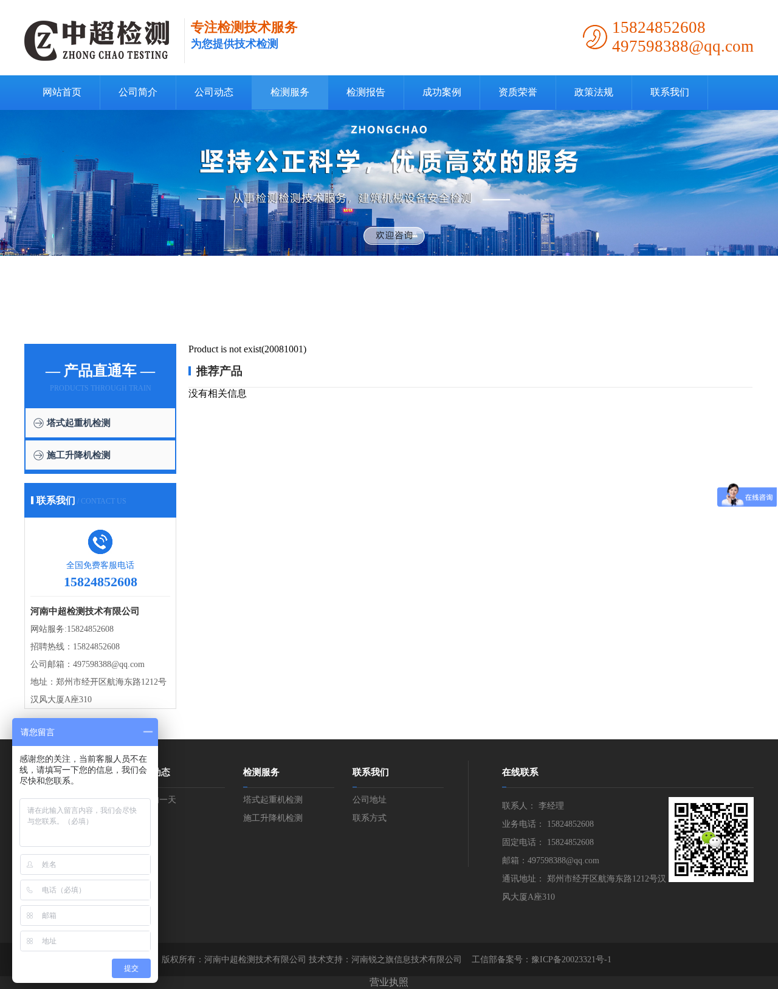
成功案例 (441, 92)
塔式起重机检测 (79, 423)
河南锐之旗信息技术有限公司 (406, 959)
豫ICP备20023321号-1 (571, 959)
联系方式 (370, 818)
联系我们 (669, 92)
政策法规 (593, 92)
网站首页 (62, 92)
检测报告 (365, 92)
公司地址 (370, 799)
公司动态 (213, 92)
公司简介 (138, 92)
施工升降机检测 (79, 455)
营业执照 (389, 982)
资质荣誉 (517, 92)
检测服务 (289, 92)
